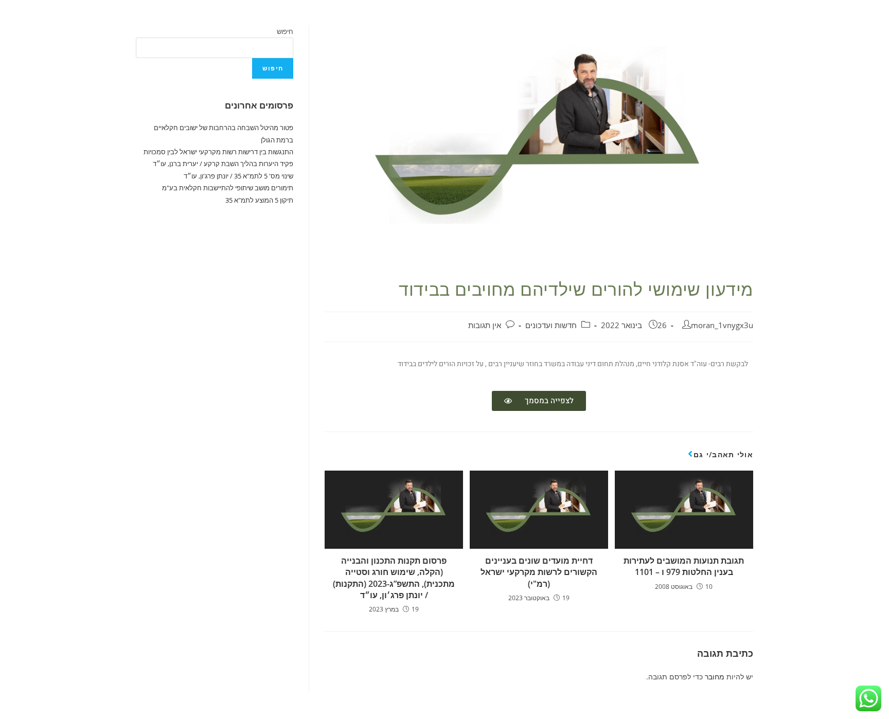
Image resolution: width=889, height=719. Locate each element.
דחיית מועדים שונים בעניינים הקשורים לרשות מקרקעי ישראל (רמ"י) (539, 572)
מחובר (714, 676)
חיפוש (285, 31)
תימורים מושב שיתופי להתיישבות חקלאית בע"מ (227, 187)
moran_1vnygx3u (722, 325)
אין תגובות (484, 325)
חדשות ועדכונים (551, 325)
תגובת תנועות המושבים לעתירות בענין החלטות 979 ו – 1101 (684, 566)
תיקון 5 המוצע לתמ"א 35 (259, 200)
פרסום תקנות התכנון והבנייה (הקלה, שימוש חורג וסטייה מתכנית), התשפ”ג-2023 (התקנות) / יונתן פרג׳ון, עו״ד (394, 578)
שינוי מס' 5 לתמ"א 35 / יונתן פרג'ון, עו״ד (238, 176)
